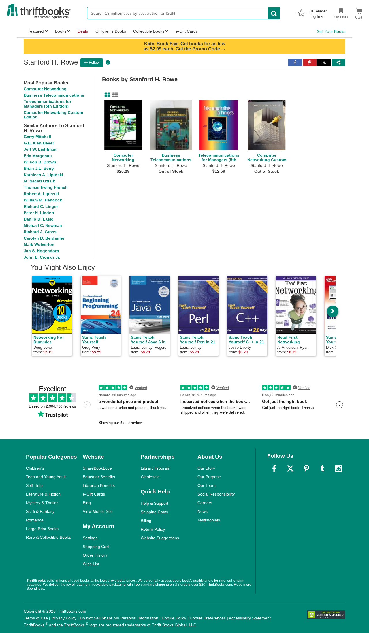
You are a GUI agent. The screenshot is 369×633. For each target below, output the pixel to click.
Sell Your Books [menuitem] (331, 31)
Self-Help (34, 485)
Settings (90, 538)
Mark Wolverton (39, 244)
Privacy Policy (63, 618)
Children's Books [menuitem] (110, 31)
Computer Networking (45, 88)
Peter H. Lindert (39, 212)
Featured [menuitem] (35, 31)
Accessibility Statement (250, 618)
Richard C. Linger (41, 206)
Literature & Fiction (43, 494)
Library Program (155, 468)
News (202, 511)
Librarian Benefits (99, 485)
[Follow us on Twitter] (290, 468)
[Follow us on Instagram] (338, 468)
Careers (204, 502)
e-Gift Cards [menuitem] (187, 31)
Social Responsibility (216, 494)
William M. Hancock (43, 200)
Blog (87, 502)
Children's (35, 468)
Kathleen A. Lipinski (43, 174)
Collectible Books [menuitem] (148, 31)
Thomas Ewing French (46, 187)
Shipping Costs (154, 512)
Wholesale (150, 476)
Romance (35, 520)
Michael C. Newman (43, 225)
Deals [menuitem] (83, 31)
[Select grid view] (106, 95)
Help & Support (154, 503)
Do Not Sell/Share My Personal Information (119, 618)
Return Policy (153, 529)
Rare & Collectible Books (48, 537)
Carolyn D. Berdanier (44, 238)
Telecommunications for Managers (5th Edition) (47, 103)
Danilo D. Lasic (38, 219)
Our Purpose (209, 476)
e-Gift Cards (94, 494)
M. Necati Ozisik (39, 181)
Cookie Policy (174, 618)
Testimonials (208, 520)
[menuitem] (318, 12)
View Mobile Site (98, 511)
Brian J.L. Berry (39, 168)
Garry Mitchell (37, 136)
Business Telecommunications (54, 95)
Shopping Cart (96, 546)
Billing (146, 520)
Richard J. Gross (40, 231)
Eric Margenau (38, 155)
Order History (95, 555)
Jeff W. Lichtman (40, 149)
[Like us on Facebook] (274, 468)
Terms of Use (36, 618)
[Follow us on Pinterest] (306, 468)
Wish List (91, 564)
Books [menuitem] (60, 31)
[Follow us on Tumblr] (322, 468)
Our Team (206, 485)
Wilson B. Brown (40, 162)
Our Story (206, 468)
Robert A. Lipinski (41, 193)
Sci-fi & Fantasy (40, 511)
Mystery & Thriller (42, 502)
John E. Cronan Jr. (42, 257)
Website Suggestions (160, 538)
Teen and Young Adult (46, 476)
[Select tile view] (114, 95)
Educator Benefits (99, 476)
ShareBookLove (97, 468)
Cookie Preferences (208, 618)
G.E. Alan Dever (39, 143)
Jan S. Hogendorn (41, 250)
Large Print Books (42, 528)
